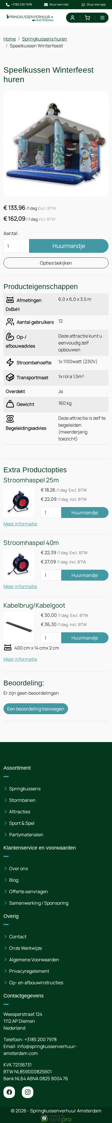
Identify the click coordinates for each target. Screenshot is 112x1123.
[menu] (102, 17)
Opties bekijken (56, 263)
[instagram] (27, 1092)
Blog (13, 880)
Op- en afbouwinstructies (36, 982)
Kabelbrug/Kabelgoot (34, 605)
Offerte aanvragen (28, 891)
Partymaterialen (26, 834)
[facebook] (9, 1092)
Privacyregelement (29, 971)
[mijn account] (72, 17)
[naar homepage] (30, 17)
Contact (17, 936)
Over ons (18, 868)
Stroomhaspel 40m (31, 542)
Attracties (19, 811)
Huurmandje (69, 246)
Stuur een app (96, 4)
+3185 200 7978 (21, 4)
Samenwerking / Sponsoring (38, 903)
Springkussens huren (44, 39)
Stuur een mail (58, 4)
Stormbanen (22, 800)
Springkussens (24, 788)
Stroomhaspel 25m (31, 480)
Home (9, 39)
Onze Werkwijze (25, 948)
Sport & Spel (21, 823)
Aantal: (11, 233)
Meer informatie (20, 524)
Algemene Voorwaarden (34, 959)
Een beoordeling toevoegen (35, 709)
